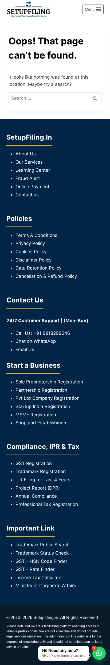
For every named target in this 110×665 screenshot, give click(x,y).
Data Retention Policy (38, 268)
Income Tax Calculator (39, 577)
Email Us (24, 349)
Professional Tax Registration (46, 504)
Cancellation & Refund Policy (46, 276)
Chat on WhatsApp (35, 341)
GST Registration (33, 463)
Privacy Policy (30, 243)
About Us (25, 153)
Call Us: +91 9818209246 (42, 333)
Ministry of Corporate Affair (44, 585)
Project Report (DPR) (37, 488)
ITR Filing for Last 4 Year (41, 479)
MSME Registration (35, 414)
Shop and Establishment (41, 422)
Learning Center (32, 170)
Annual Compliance (36, 496)
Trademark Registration (40, 471)
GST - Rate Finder (34, 569)
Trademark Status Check (42, 553)
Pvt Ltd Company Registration (47, 398)
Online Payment (32, 186)
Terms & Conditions (36, 235)
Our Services (29, 162)
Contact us (27, 194)
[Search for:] (55, 98)
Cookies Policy (30, 251)
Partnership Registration (41, 390)
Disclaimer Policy (33, 260)
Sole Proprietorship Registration (49, 382)
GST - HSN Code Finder (41, 561)
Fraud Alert (27, 178)
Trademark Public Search (42, 544)
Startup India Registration (42, 406)
